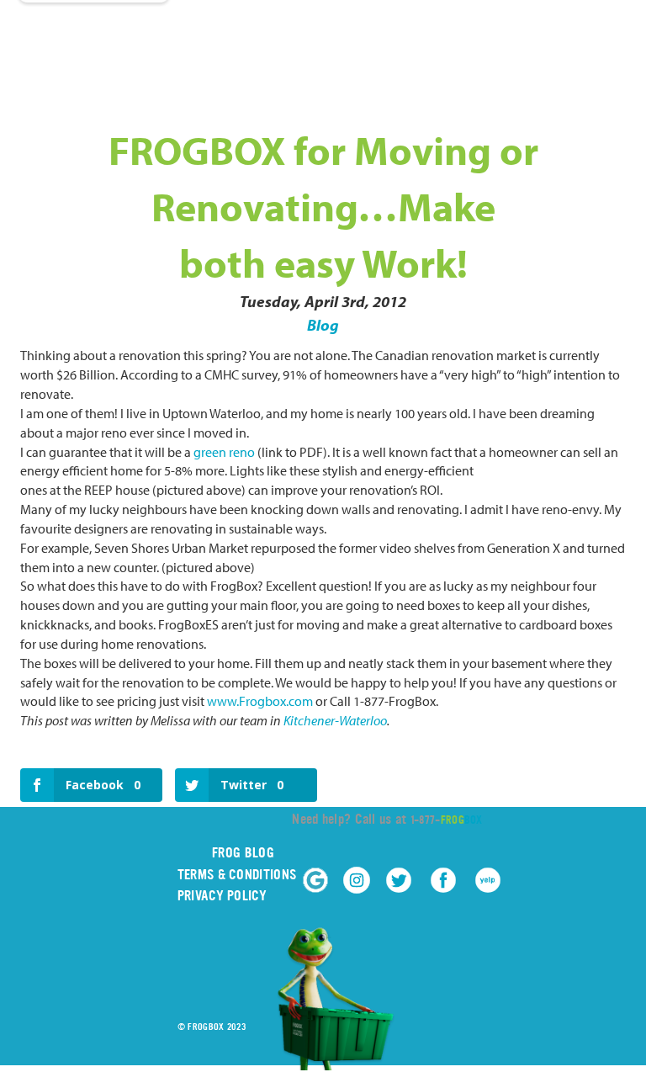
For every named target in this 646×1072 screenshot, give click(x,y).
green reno (224, 451)
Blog (323, 325)
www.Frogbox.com (260, 701)
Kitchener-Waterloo (335, 720)
